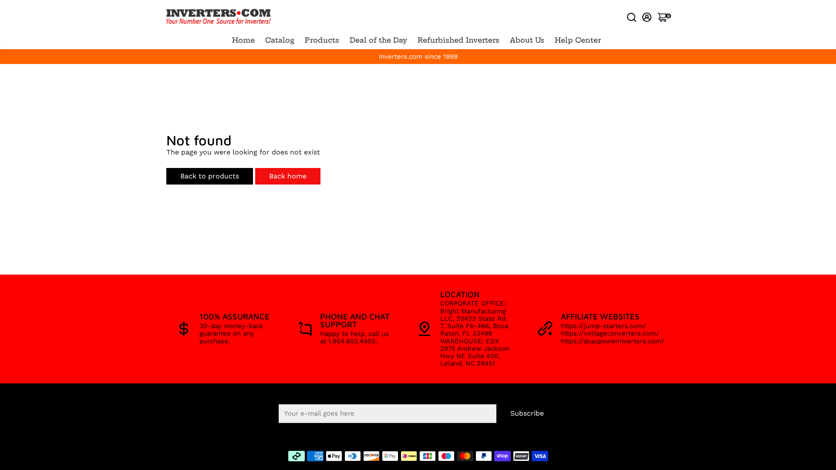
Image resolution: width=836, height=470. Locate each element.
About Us (527, 40)
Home (243, 40)
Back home (288, 176)
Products (322, 40)
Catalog (279, 40)
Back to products (209, 176)
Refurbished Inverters (458, 40)
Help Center (578, 40)
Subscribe (527, 413)
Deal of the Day (378, 40)
